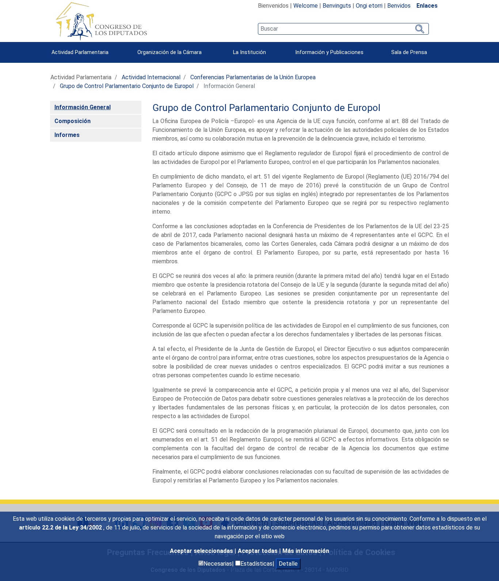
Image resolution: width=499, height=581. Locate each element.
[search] (343, 29)
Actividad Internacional (151, 77)
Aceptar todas (258, 550)
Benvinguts (337, 5)
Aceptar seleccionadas (202, 550)
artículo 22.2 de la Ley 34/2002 (61, 527)
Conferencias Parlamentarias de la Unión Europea (253, 77)
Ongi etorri (369, 5)
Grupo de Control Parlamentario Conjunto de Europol (127, 86)
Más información (305, 550)
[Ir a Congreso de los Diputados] (101, 21)
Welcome (305, 5)
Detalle (288, 563)
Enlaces (427, 5)
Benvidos (399, 5)
